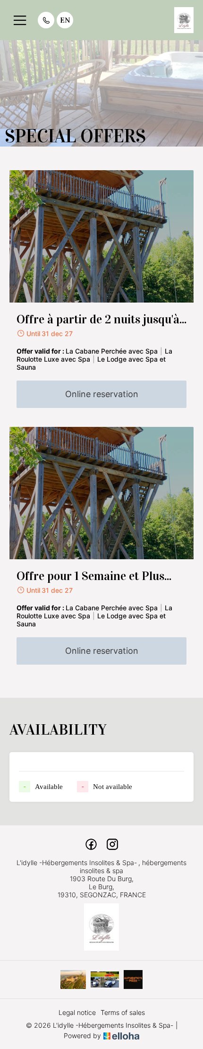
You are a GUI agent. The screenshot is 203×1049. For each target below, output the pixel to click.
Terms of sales (123, 1012)
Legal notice (77, 1012)
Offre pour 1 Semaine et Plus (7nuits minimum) (90, 576)
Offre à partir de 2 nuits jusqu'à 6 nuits (98, 319)
